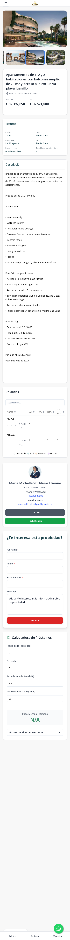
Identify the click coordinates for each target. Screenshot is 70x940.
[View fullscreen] (61, 41)
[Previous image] (8, 29)
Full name (13, 549)
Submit (35, 620)
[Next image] (61, 29)
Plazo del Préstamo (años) (21, 691)
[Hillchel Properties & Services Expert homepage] (35, 3)
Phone (11, 563)
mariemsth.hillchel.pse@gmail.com (35, 504)
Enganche (12, 661)
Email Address (15, 577)
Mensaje (11, 591)
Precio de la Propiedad (18, 646)
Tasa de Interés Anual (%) (20, 676)
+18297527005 (35, 495)
